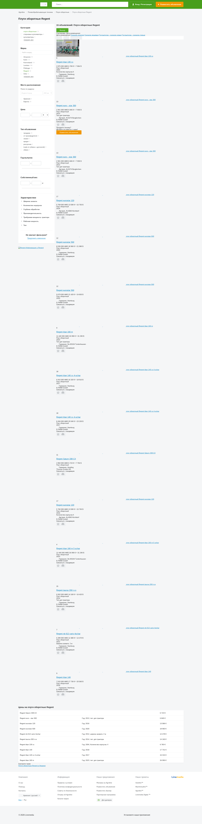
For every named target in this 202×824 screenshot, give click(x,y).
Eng (20, 800)
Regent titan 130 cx (64, 62)
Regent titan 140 (63, 677)
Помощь (22, 787)
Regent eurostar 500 (65, 242)
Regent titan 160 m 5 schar (68, 548)
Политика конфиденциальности (70, 787)
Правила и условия (65, 783)
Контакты (22, 791)
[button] (58, 81)
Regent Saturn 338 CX (66, 459)
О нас (21, 783)
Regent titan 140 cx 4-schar (68, 375)
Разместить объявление (69, 132)
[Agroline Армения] (28, 4)
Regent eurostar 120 (65, 200)
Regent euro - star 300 (66, 106)
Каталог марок (63, 799)
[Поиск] (54, 4)
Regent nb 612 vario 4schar (68, 634)
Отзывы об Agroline (65, 795)
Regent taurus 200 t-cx (66, 590)
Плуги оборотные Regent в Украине (32, 766)
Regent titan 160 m (64, 332)
